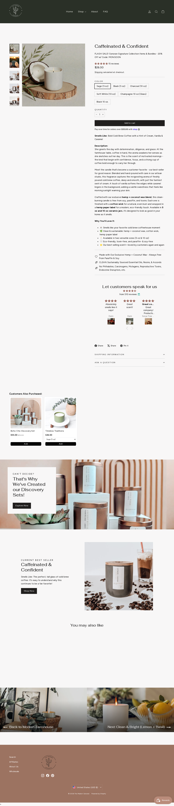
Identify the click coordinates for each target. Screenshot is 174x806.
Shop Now (29, 591)
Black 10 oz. (102, 101)
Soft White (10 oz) (106, 94)
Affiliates (13, 762)
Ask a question (105, 362)
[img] (130, 291)
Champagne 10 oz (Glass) (133, 94)
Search (12, 757)
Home (69, 11)
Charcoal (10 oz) (138, 86)
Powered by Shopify (98, 794)
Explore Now (21, 505)
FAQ (105, 11)
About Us (13, 766)
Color (99, 81)
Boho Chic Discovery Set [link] (23, 431)
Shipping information (109, 354)
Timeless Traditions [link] (54, 431)
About (94, 11)
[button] (128, 328)
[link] (26, 413)
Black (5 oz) (119, 86)
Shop (81, 11)
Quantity (101, 110)
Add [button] (26, 444)
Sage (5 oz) (103, 86)
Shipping (98, 72)
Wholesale (14, 771)
